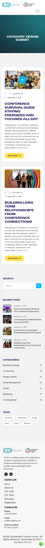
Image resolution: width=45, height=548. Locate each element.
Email (6, 518)
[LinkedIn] (11, 474)
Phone (7, 511)
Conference (8, 371)
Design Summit (10, 377)
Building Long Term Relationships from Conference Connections (27, 345)
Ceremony (8, 418)
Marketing (7, 394)
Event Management (12, 382)
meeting (27, 423)
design (34, 418)
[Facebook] (6, 474)
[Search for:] (22, 286)
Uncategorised (9, 400)
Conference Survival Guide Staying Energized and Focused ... (27, 332)
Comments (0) (17, 94)
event (7, 423)
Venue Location (11, 525)
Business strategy (11, 365)
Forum (16, 423)
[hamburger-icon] (37, 11)
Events (6, 388)
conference (22, 418)
